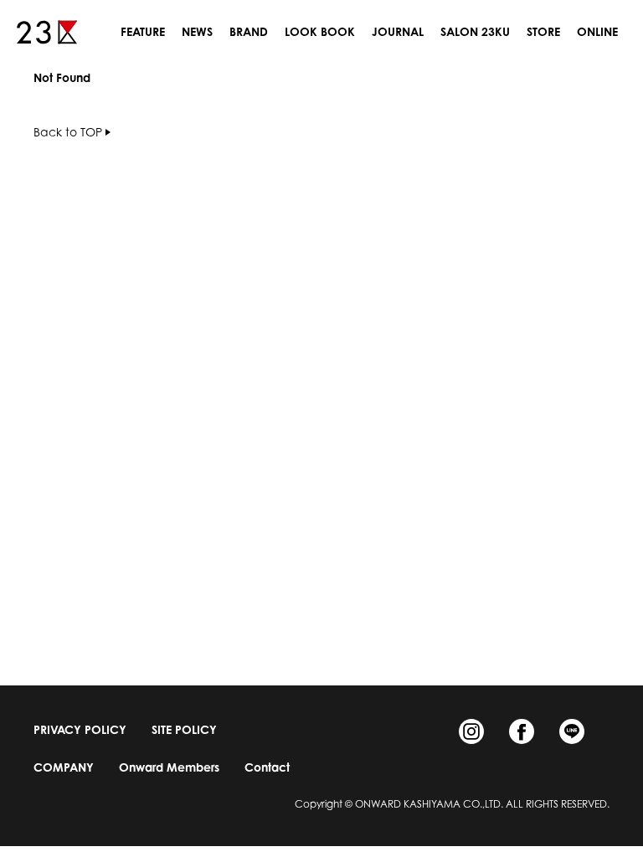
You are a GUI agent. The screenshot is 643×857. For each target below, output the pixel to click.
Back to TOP (67, 132)
